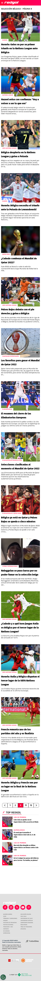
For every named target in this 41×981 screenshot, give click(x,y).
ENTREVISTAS (6, 933)
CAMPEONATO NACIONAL (27, 922)
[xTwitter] (17, 907)
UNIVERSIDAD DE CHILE (27, 918)
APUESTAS (23, 929)
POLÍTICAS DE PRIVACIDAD (10, 922)
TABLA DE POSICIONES (26, 926)
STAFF (4, 916)
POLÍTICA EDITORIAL (8, 924)
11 (26, 805)
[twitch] (28, 907)
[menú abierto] (2, 2)
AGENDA (5, 920)
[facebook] (5, 907)
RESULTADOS (24, 924)
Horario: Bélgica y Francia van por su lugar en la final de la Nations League (19, 786)
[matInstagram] (11, 907)
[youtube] (22, 907)
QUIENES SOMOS (7, 914)
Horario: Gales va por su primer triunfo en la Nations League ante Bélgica (19, 48)
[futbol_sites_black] (32, 942)
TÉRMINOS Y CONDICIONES (10, 918)
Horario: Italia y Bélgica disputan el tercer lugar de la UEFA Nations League (20, 680)
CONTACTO (6, 929)
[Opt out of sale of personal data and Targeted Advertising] (3, 977)
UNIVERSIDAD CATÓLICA (27, 920)
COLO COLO (23, 916)
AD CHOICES (6, 931)
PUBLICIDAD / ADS (8, 926)
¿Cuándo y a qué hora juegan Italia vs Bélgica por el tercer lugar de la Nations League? (20, 627)
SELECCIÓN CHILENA (26, 914)
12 (31, 805)
